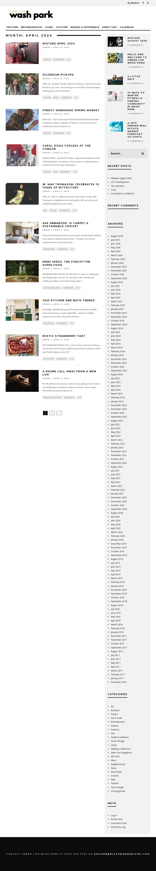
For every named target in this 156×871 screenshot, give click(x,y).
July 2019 (115, 562)
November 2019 (119, 547)
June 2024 (116, 335)
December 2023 (119, 359)
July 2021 (115, 470)
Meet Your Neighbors (121, 752)
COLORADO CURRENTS (123, 193)
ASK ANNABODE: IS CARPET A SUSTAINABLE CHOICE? (66, 225)
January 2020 (117, 539)
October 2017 (117, 643)
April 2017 (116, 666)
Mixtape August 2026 (137, 39)
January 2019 (117, 586)
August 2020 (117, 512)
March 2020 (116, 532)
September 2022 (119, 416)
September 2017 (119, 647)
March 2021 (116, 486)
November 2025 (119, 270)
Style (113, 779)
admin (46, 47)
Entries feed (116, 819)
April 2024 (116, 343)
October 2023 (117, 366)
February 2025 (118, 305)
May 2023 (116, 385)
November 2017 (119, 639)
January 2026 (117, 262)
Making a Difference (84, 27)
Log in (114, 815)
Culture (62, 27)
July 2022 (115, 424)
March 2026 (116, 255)
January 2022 (117, 447)
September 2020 (119, 509)
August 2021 (117, 466)
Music (55, 97)
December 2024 (119, 312)
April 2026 (116, 251)
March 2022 (116, 439)
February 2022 (118, 443)
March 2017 (116, 670)
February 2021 (118, 489)
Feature (12, 27)
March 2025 (116, 301)
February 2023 (118, 397)
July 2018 (115, 609)
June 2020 (116, 520)
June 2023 (116, 382)
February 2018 (118, 628)
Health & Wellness (52, 288)
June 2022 (116, 428)
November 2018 (119, 593)
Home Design (49, 249)
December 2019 (119, 543)
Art (45, 210)
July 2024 (115, 332)
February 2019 (118, 582)
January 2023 (117, 401)
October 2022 (117, 412)
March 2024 (116, 347)
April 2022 (116, 435)
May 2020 (116, 524)
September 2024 (119, 324)
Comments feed (119, 823)
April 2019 (116, 574)
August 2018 (117, 605)
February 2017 (118, 674)
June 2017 (116, 659)
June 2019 (116, 566)
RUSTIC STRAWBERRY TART (64, 336)
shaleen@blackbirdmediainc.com (122, 854)
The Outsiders (118, 185)
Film (55, 172)
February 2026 (118, 259)
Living (49, 27)
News (113, 768)
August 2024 (117, 328)
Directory (109, 27)
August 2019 (117, 559)
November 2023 (119, 362)
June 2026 (116, 243)
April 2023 (116, 389)
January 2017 (117, 678)
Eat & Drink (49, 359)
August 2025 (117, 282)
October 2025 (117, 274)
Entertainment (118, 721)
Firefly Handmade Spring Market (71, 110)
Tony (113, 189)
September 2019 (119, 555)
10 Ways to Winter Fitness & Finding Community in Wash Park (136, 101)
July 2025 (115, 285)
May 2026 (116, 247)
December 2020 (119, 497)
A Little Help (134, 77)
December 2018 (119, 589)
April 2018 (116, 620)
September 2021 (119, 462)
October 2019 (117, 551)
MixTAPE (47, 59)
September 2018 (119, 601)
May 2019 (116, 570)
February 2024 (118, 351)
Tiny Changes (117, 787)
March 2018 (116, 624)
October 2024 (117, 320)
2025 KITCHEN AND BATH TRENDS (69, 300)
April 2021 (116, 482)
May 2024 (116, 339)
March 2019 (116, 578)
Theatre (115, 783)
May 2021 (116, 478)
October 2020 (117, 505)
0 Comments (58, 59)
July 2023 (115, 378)
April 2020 (116, 528)
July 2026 (115, 239)
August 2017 (117, 651)
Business (115, 710)
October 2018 (117, 597)
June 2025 (116, 289)
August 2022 (117, 420)
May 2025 (116, 293)
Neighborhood (31, 27)
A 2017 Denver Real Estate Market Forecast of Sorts (137, 130)
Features (115, 729)
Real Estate (49, 323)
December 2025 (119, 266)
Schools (115, 775)
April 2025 (116, 297)
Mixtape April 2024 (59, 43)
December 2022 (119, 405)
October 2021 (117, 458)
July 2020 (115, 516)
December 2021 (119, 451)
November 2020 (119, 501)
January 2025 (117, 309)
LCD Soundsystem (120, 181)
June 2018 (116, 612)
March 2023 (116, 393)
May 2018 (116, 616)
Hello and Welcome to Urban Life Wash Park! (137, 58)
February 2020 (118, 535)
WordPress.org (118, 826)
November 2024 (119, 316)
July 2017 (115, 655)
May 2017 (116, 662)
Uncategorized (118, 791)
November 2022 (119, 409)
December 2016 (119, 682)
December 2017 (119, 635)
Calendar (127, 27)
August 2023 (117, 374)
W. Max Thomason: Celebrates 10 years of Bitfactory (71, 186)
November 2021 (119, 455)
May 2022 (116, 432)
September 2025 (119, 278)
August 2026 (117, 236)
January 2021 (117, 493)
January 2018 (117, 632)
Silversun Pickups (58, 74)
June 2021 (116, 474)
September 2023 (119, 370)
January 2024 (117, 355)
